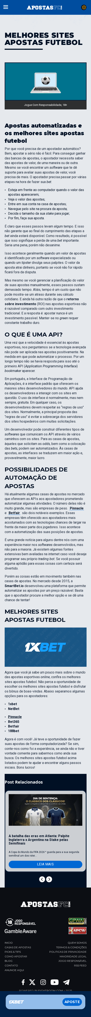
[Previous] (42, 879)
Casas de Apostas (18, 947)
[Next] (49, 879)
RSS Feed (80, 965)
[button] (5, 6)
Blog (8, 960)
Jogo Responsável (72, 960)
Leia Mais (45, 864)
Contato (11, 965)
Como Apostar (16, 956)
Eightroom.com (50, 990)
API (53, 334)
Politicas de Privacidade (68, 951)
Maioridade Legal (73, 956)
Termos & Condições (71, 947)
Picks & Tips (13, 951)
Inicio (9, 942)
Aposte (72, 1002)
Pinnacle (77, 508)
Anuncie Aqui (14, 970)
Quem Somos (77, 942)
